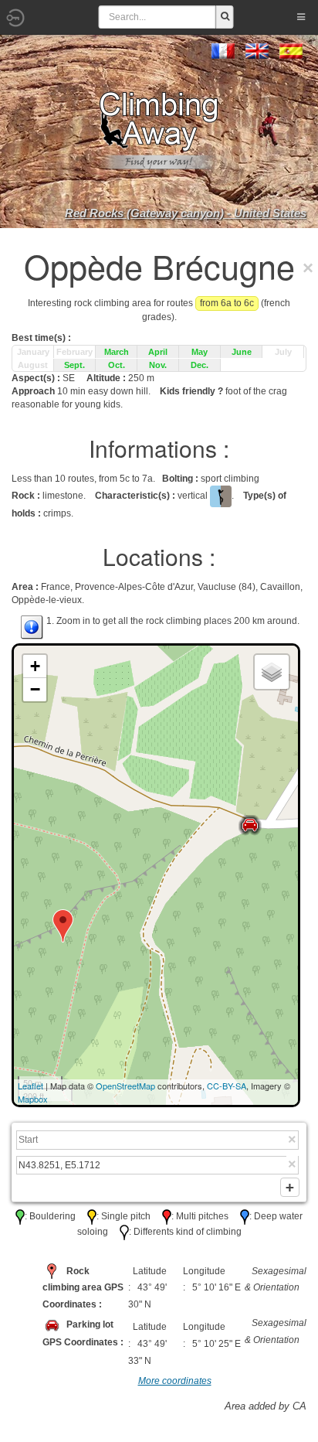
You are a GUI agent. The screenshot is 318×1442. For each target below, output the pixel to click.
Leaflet (30, 1085)
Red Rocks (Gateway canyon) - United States (185, 213)
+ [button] (35, 666)
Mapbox (33, 1099)
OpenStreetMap (125, 1085)
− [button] (35, 689)
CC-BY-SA (226, 1085)
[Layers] (272, 672)
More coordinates (174, 1381)
